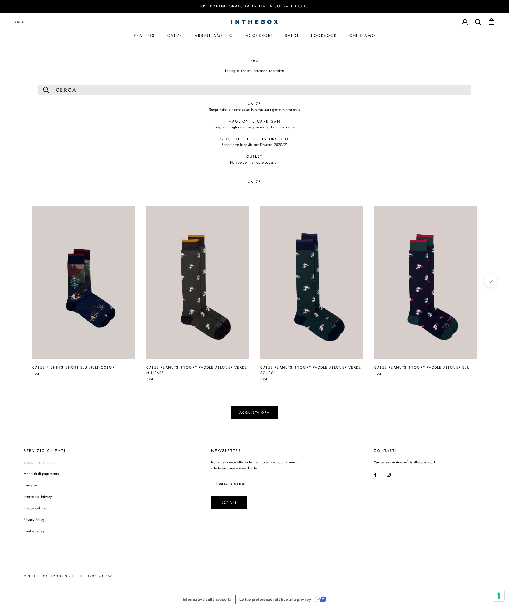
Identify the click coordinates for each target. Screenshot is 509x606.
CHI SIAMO (362, 35)
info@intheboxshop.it (419, 462)
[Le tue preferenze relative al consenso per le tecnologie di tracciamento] (498, 595)
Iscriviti (229, 502)
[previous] (18, 280)
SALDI (292, 35)
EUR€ (19, 21)
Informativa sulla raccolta (207, 599)
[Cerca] (478, 22)
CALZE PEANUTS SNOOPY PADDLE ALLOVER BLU (422, 367)
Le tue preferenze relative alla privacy (275, 599)
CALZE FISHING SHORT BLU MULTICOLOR (73, 367)
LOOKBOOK (324, 35)
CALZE (174, 35)
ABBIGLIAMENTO (214, 35)
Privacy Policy (34, 519)
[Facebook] (375, 474)
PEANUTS (144, 35)
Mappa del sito (35, 508)
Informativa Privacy (38, 496)
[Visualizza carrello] (491, 21)
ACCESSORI (259, 35)
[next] (490, 280)
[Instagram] (389, 474)
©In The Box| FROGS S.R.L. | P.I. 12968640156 (68, 576)
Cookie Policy (34, 531)
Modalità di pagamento (41, 473)
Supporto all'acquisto (40, 462)
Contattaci (31, 485)
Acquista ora (254, 412)
